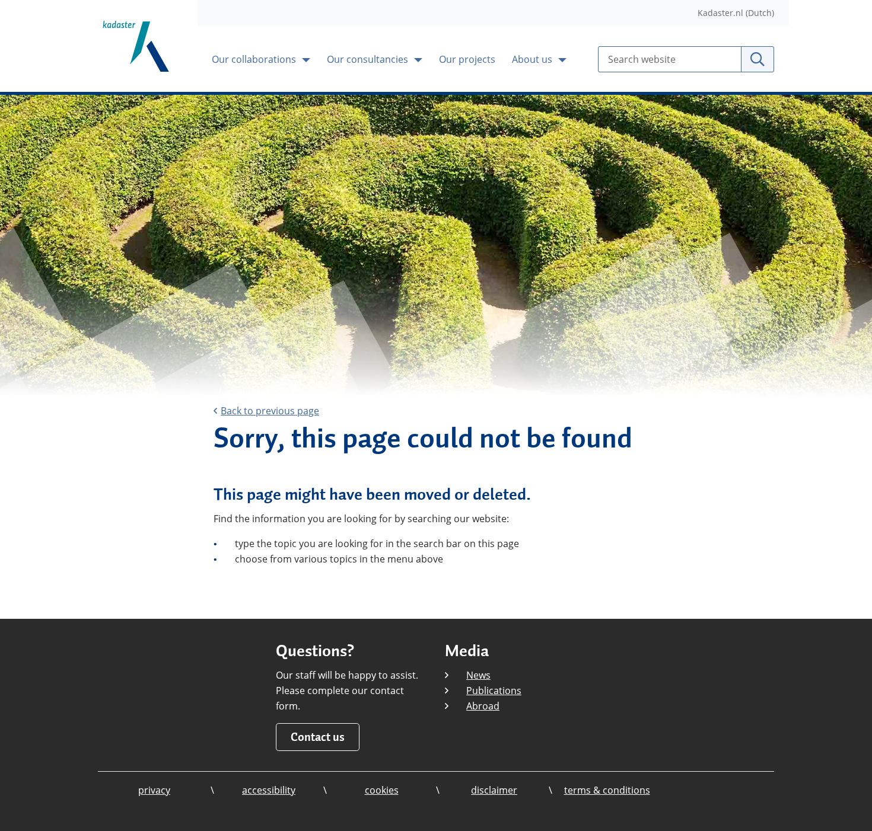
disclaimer (494, 790)
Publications (493, 690)
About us (533, 59)
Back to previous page (270, 410)
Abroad (482, 705)
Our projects (467, 59)
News (478, 675)
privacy (154, 790)
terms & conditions (607, 790)
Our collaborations (255, 59)
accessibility (268, 790)
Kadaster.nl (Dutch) (736, 12)
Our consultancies (368, 59)
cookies (382, 790)
